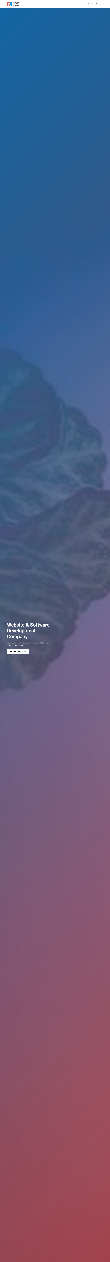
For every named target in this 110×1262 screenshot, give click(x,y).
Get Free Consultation (18, 651)
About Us (91, 4)
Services (99, 4)
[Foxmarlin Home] (13, 4)
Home (83, 4)
